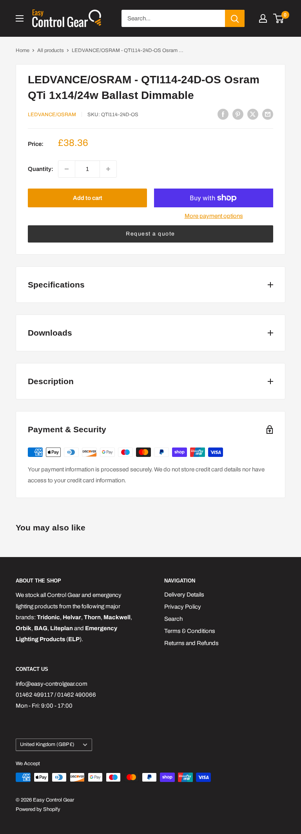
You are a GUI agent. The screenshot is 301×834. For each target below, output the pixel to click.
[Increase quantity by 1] (108, 169)
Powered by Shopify (38, 809)
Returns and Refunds (191, 643)
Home (22, 50)
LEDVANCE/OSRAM (52, 114)
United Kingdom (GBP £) (47, 744)
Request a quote (150, 234)
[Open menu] (20, 18)
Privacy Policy (182, 607)
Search (173, 619)
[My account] (263, 18)
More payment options (214, 216)
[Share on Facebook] (223, 114)
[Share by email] (267, 114)
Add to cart (87, 198)
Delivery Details (184, 594)
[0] (279, 18)
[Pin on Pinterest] (237, 114)
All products (50, 50)
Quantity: (40, 169)
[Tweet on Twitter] (252, 114)
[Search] (235, 18)
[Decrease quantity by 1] (66, 169)
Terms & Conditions (189, 631)
